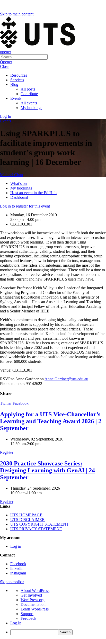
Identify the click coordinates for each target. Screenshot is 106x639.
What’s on (18, 183)
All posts (28, 89)
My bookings (31, 107)
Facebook (21, 403)
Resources (18, 75)
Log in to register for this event (25, 206)
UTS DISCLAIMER (27, 519)
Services (17, 80)
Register (6, 452)
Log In (5, 116)
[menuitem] (58, 632)
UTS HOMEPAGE (26, 515)
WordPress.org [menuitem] (33, 600)
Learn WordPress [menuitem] (35, 609)
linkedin (16, 568)
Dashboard (19, 197)
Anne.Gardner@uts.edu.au (66, 379)
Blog (14, 84)
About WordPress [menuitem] (35, 590)
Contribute (29, 94)
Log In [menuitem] (15, 623)
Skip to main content (16, 14)
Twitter (6, 403)
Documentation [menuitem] (33, 604)
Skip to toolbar (12, 582)
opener (5, 52)
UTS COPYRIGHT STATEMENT (39, 524)
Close (4, 66)
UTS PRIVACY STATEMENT (36, 529)
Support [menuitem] (27, 613)
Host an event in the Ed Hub (33, 193)
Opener (6, 62)
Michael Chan (11, 175)
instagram (18, 573)
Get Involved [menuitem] (31, 595)
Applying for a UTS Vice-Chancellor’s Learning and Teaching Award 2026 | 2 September (50, 421)
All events (29, 103)
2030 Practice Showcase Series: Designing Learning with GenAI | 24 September (47, 470)
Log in (15, 546)
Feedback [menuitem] (28, 618)
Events (15, 98)
